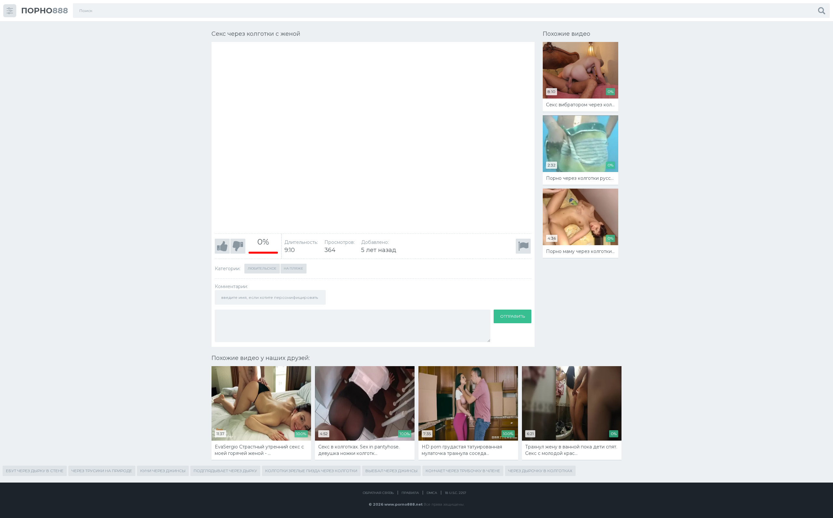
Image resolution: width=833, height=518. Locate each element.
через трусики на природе (102, 470)
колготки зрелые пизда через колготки (311, 470)
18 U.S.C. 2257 (455, 493)
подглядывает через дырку (225, 470)
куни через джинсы (162, 470)
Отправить (512, 316)
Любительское (262, 268)
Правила (410, 493)
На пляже (293, 268)
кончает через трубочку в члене (463, 470)
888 (44, 10)
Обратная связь (378, 493)
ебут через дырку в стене (34, 470)
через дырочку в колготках (540, 470)
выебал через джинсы (391, 470)
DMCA (432, 493)
